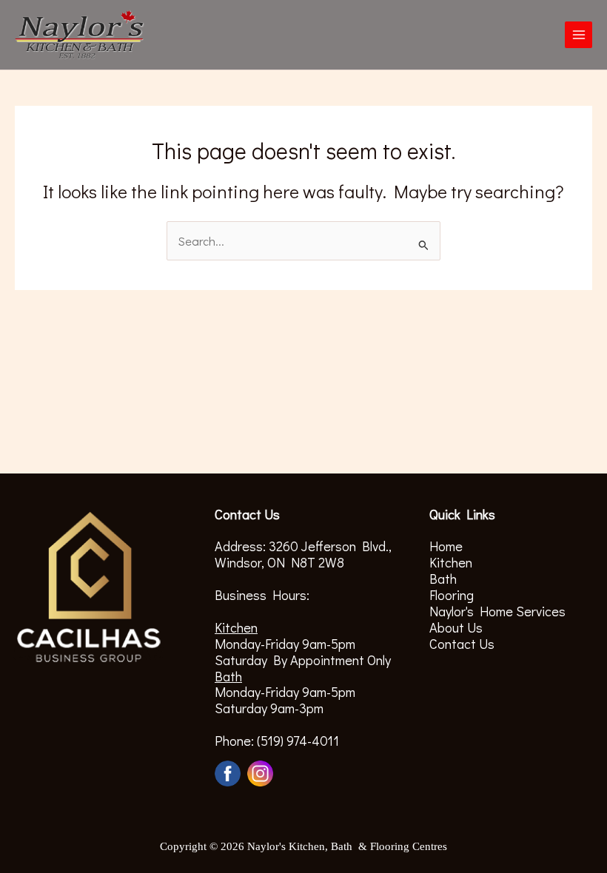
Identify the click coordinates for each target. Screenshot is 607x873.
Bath (443, 578)
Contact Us (461, 644)
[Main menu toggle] (578, 35)
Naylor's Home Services (497, 611)
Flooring (451, 595)
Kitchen (450, 562)
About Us (456, 627)
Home (446, 546)
